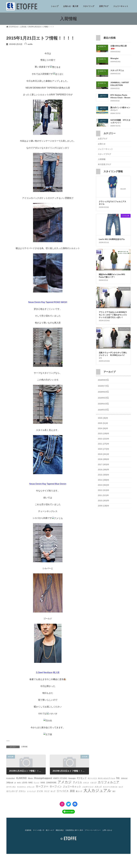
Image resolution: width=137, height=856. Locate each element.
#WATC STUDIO (60, 778)
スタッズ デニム (117, 70)
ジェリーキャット (105, 149)
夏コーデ (79, 791)
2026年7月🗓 (103, 386)
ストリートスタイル (110, 787)
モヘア (53, 791)
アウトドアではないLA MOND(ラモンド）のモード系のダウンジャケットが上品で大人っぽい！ (113, 315)
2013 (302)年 (103, 485)
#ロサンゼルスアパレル (106, 778)
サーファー (42, 786)
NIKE (30, 782)
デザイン (22, 791)
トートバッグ (31, 791)
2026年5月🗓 (103, 398)
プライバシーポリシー (93, 830)
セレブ (121, 787)
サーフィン (56, 786)
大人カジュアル (97, 790)
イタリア (93, 783)
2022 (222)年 (103, 439)
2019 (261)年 (103, 454)
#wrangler (72, 778)
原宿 (72, 791)
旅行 (114, 791)
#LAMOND (21, 778)
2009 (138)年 (103, 506)
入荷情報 (24, 747)
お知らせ (101, 144)
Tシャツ (36, 782)
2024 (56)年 (103, 428)
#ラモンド (82, 778)
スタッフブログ (104, 154)
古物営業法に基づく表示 (74, 830)
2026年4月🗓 (103, 404)
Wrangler (114, 58)
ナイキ (40, 791)
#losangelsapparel (43, 778)
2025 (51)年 (103, 423)
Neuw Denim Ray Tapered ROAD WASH (47, 302)
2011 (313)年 (103, 495)
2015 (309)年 (103, 475)
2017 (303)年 (103, 464)
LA (15, 782)
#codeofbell (10, 778)
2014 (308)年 (103, 480)
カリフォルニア (108, 782)
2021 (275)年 (103, 444)
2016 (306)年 (103, 470)
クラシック (31, 787)
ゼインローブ (12, 791)
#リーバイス (92, 778)
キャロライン (21, 787)
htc (118, 778)
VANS (42, 783)
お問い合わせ (107, 830)
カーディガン (11, 787)
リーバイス (63, 791)
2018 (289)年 (103, 459)
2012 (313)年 (103, 490)
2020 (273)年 (103, 449)
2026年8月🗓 (103, 380)
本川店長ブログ (104, 164)
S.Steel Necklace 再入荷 (47, 672)
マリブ (46, 791)
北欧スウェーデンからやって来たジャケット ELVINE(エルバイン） (113, 355)
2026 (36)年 (103, 418)
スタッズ (98, 787)
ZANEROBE (51, 782)
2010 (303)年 (103, 500)
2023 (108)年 (103, 434)
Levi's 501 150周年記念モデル (112, 239)
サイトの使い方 (38, 830)
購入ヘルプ (50, 830)
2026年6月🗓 (103, 392)
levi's (19, 783)
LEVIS (24, 782)
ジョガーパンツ (88, 787)
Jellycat (9, 782)
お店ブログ (102, 139)
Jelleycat (124, 778)
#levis (30, 778)
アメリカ (77, 782)
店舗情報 (28, 830)
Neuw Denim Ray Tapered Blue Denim (47, 484)
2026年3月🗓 (103, 410)
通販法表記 (60, 830)
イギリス (86, 782)
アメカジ (65, 782)
